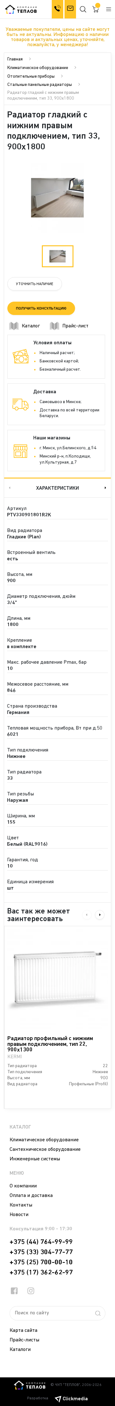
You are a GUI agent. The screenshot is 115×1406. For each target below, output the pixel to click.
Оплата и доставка (31, 1195)
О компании (23, 1186)
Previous (9, 488)
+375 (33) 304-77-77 (41, 1252)
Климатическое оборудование (37, 68)
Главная (15, 59)
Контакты (21, 1205)
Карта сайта (23, 1330)
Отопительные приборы (31, 76)
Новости (19, 1214)
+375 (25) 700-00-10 (41, 1262)
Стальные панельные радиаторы (39, 84)
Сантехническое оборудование (45, 1149)
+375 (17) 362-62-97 (41, 1272)
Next (106, 488)
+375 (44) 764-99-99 (41, 1242)
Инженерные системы (35, 1159)
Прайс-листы (24, 1340)
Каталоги (20, 1349)
